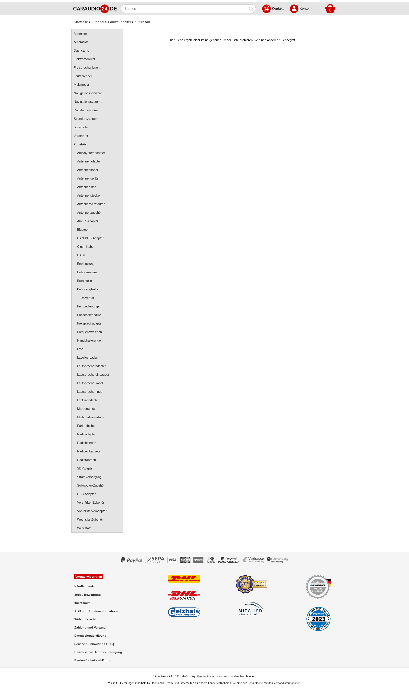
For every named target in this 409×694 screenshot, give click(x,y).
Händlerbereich (85, 586)
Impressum (82, 602)
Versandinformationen (287, 683)
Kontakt (278, 8)
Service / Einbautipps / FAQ (94, 644)
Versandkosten (206, 676)
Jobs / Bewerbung (87, 594)
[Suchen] (251, 8)
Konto (304, 8)
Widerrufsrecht (85, 619)
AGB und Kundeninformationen (97, 611)
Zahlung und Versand (90, 627)
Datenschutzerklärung (90, 635)
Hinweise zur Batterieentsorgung (98, 652)
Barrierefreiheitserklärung (92, 660)
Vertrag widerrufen (88, 576)
